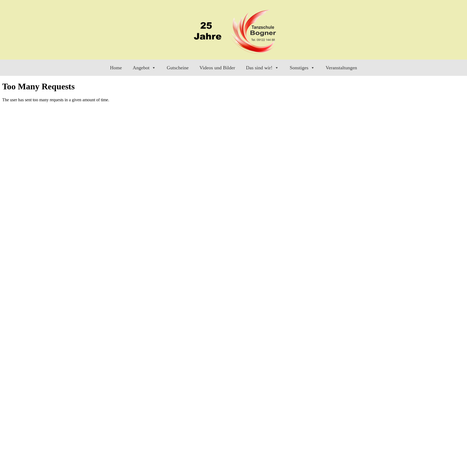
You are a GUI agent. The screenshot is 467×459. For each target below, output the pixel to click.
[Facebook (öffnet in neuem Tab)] (396, 54)
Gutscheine (178, 67)
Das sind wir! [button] (259, 67)
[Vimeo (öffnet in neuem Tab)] (424, 54)
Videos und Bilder (217, 67)
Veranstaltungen (341, 67)
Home (116, 67)
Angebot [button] (141, 67)
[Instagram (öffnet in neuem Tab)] (405, 54)
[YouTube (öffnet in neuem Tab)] (414, 54)
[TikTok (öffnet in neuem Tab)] (433, 54)
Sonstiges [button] (299, 67)
